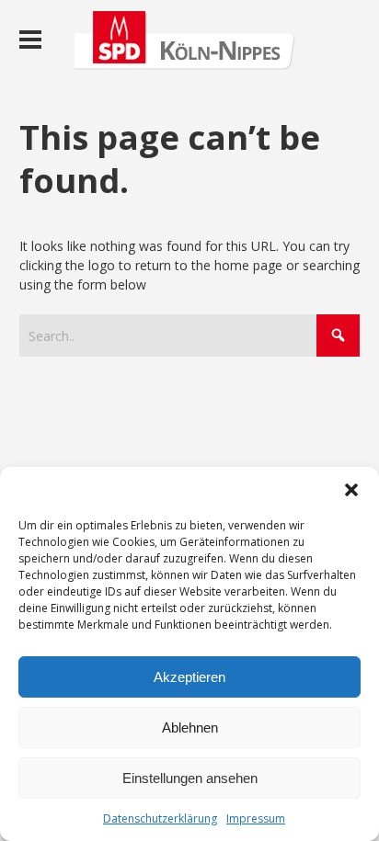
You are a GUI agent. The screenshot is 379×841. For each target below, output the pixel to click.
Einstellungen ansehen (190, 778)
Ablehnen (190, 727)
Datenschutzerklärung (160, 818)
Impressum (255, 818)
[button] (351, 490)
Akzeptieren (189, 677)
